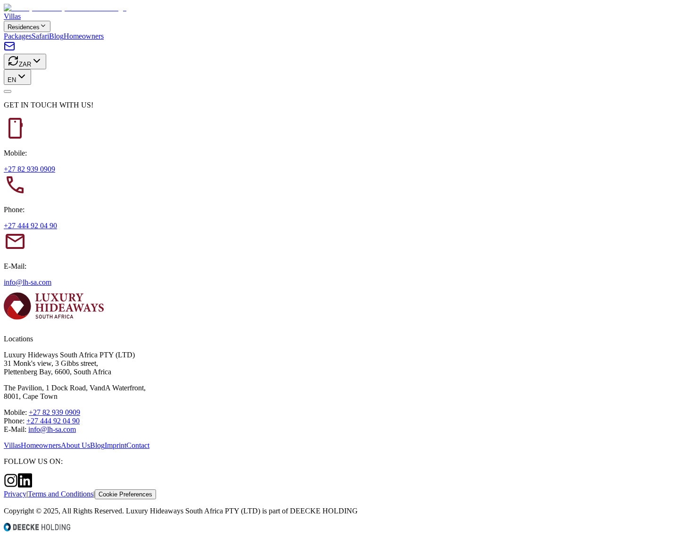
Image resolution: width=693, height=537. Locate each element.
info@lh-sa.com (27, 282)
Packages (18, 36)
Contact (137, 445)
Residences (24, 27)
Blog (56, 36)
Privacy (15, 494)
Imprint (115, 445)
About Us (75, 445)
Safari (40, 36)
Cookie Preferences (125, 494)
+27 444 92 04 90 (30, 226)
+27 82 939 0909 (29, 169)
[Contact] (9, 49)
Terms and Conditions (60, 494)
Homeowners (84, 36)
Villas (12, 16)
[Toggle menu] (7, 91)
